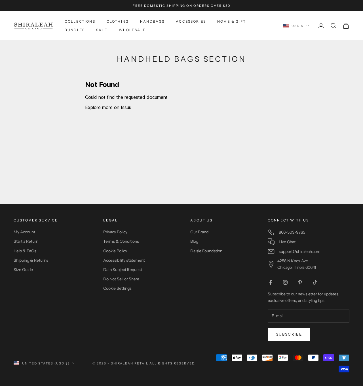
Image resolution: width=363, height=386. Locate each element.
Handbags (152, 21)
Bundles (75, 30)
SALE (101, 30)
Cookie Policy (115, 250)
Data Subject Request (122, 269)
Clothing (118, 21)
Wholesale (132, 30)
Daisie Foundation (206, 250)
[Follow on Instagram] (285, 282)
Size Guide (23, 269)
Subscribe (289, 334)
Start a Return (26, 241)
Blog (194, 241)
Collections (80, 21)
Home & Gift (231, 21)
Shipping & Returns (31, 260)
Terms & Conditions (121, 241)
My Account (24, 231)
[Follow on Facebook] (270, 282)
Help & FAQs (25, 250)
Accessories (191, 21)
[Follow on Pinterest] (300, 282)
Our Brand (199, 231)
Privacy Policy (115, 231)
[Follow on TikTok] (315, 282)
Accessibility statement (124, 260)
